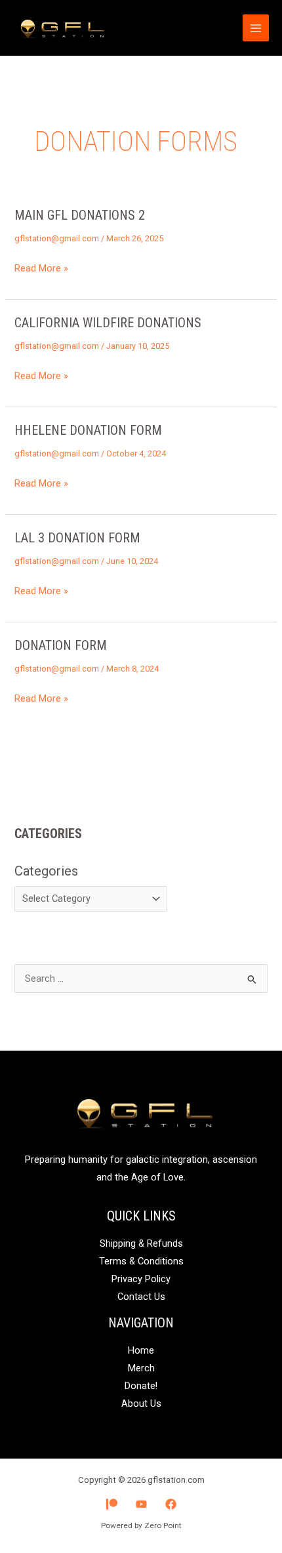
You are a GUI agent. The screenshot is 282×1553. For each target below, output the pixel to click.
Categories (46, 871)
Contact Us (141, 1296)
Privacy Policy (141, 1279)
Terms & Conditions (141, 1261)
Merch (141, 1368)
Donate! (141, 1386)
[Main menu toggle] (256, 27)
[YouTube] (141, 1504)
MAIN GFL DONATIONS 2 (79, 215)
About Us (141, 1403)
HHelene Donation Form (88, 430)
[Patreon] (111, 1504)
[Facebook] (170, 1504)
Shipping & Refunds (141, 1243)
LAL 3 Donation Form (77, 538)
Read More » (41, 267)
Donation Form (60, 645)
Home (141, 1350)
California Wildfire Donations (107, 323)
